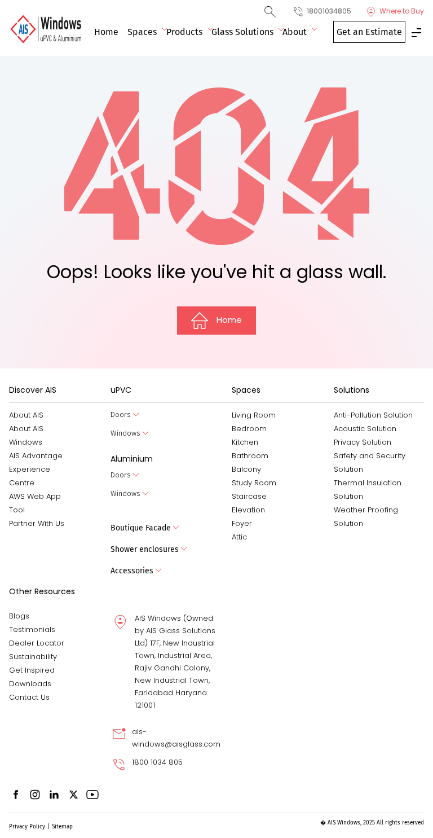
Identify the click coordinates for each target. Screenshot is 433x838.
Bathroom (250, 455)
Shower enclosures (145, 549)
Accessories (132, 571)
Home (106, 32)
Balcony (246, 469)
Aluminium (132, 458)
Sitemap (62, 826)
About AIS (26, 415)
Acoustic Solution (365, 428)
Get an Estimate (369, 32)
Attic (239, 537)
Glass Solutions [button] (242, 32)
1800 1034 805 (157, 762)
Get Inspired (32, 670)
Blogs (19, 616)
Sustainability (33, 656)
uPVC (121, 390)
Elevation (248, 509)
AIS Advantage (36, 455)
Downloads (30, 683)
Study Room (254, 482)
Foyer (242, 523)
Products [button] (184, 32)
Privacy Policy (27, 826)
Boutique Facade (141, 528)
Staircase (249, 496)
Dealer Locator (36, 643)
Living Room (254, 415)
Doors (121, 414)
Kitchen (245, 442)
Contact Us (29, 697)
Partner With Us (36, 523)
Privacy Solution (362, 442)
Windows (125, 433)
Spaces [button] (142, 32)
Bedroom (249, 428)
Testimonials (32, 629)
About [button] (294, 32)
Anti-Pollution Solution (373, 415)
